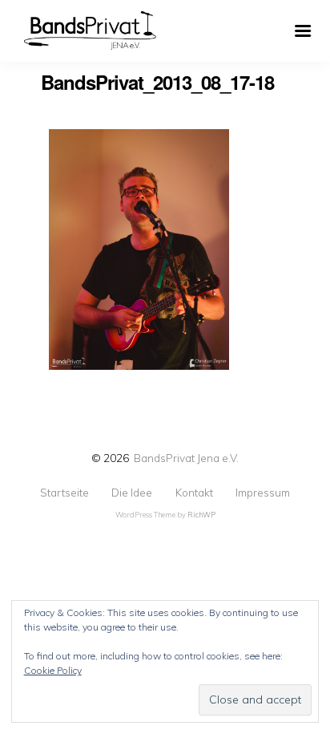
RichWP (201, 514)
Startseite (64, 492)
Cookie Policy (53, 670)
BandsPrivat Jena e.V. (186, 457)
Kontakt (194, 492)
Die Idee (131, 492)
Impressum (262, 492)
